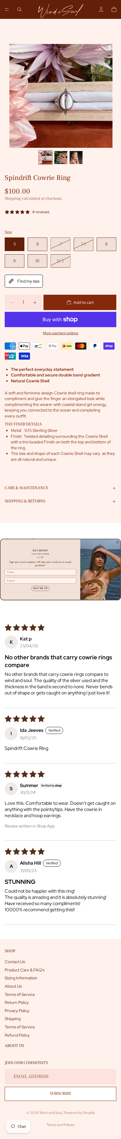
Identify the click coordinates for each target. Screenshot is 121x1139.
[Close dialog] (118, 542)
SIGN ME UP (40, 588)
